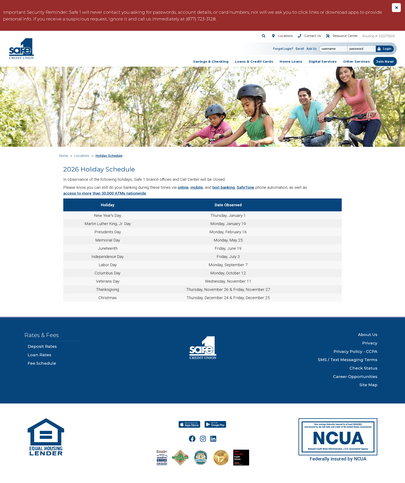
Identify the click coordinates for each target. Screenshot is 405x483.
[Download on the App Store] (189, 424)
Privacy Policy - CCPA (355, 351)
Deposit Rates (42, 346)
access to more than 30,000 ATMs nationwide (104, 193)
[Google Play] (215, 424)
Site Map (368, 384)
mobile (196, 187)
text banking (223, 187)
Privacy (369, 343)
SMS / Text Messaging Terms (347, 359)
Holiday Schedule (109, 156)
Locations (81, 156)
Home (63, 156)
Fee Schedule (42, 363)
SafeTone (245, 187)
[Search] (264, 35)
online (183, 187)
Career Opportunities (355, 376)
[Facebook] (192, 439)
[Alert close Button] (396, 7)
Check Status (363, 368)
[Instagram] (203, 439)
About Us (367, 334)
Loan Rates (39, 354)
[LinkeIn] (213, 439)
